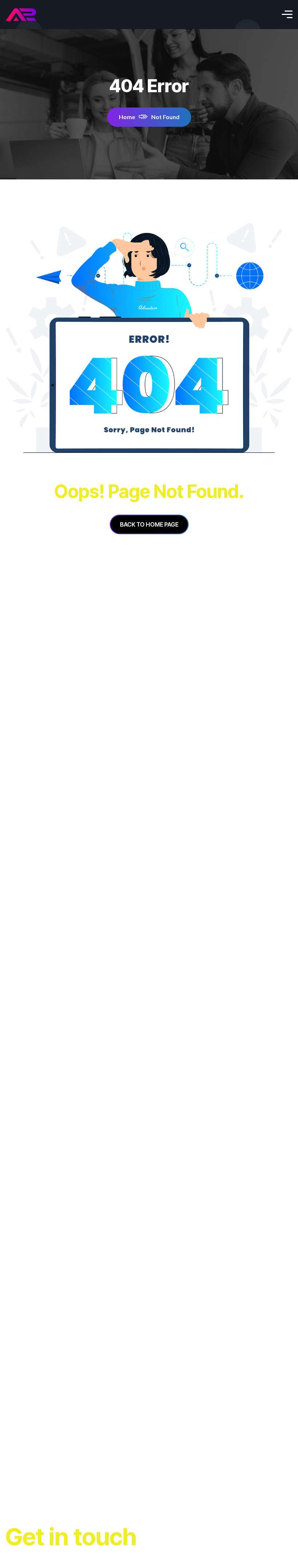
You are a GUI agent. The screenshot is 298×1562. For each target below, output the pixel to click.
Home (127, 116)
